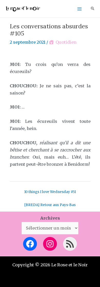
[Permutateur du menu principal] (79, 9)
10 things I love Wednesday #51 (50, 192)
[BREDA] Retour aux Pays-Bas (50, 205)
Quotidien (66, 42)
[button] (92, 9)
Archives (50, 218)
